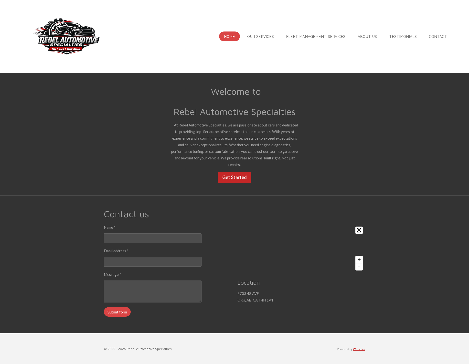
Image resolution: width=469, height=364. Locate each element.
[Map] (301, 248)
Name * (110, 227)
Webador (359, 349)
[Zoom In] (359, 259)
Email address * (116, 251)
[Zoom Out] (359, 266)
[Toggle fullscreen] (359, 230)
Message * (112, 274)
